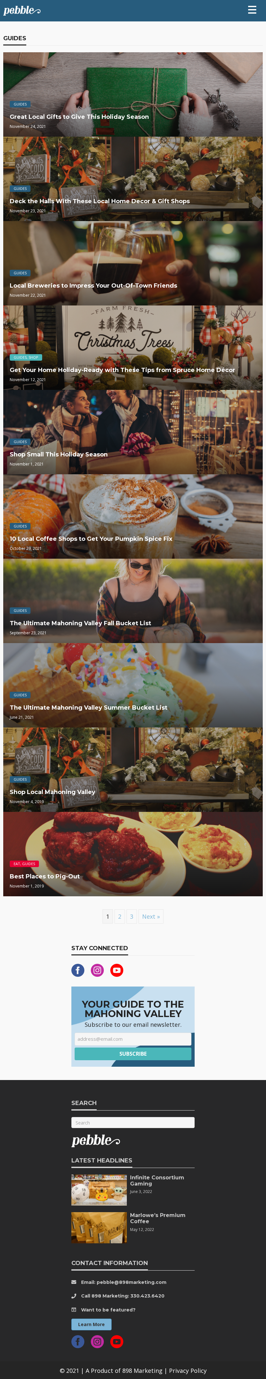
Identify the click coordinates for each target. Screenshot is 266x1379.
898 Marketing (142, 1370)
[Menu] (252, 10)
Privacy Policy (188, 1370)
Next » (151, 916)
